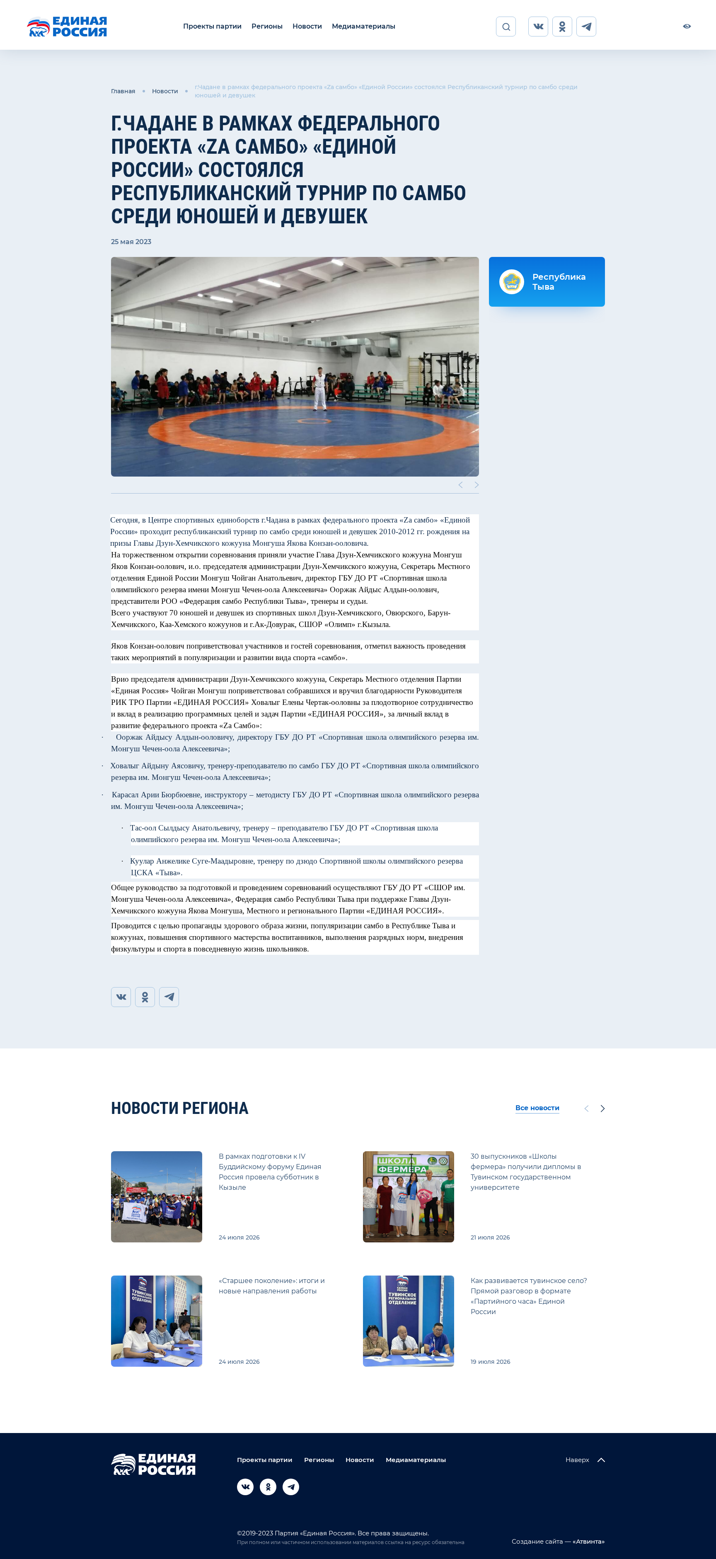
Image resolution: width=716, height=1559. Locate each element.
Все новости (537, 1108)
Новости (307, 26)
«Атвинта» (588, 1541)
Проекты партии (212, 26)
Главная (123, 91)
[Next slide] (477, 485)
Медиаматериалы (363, 26)
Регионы (267, 26)
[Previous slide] (460, 485)
